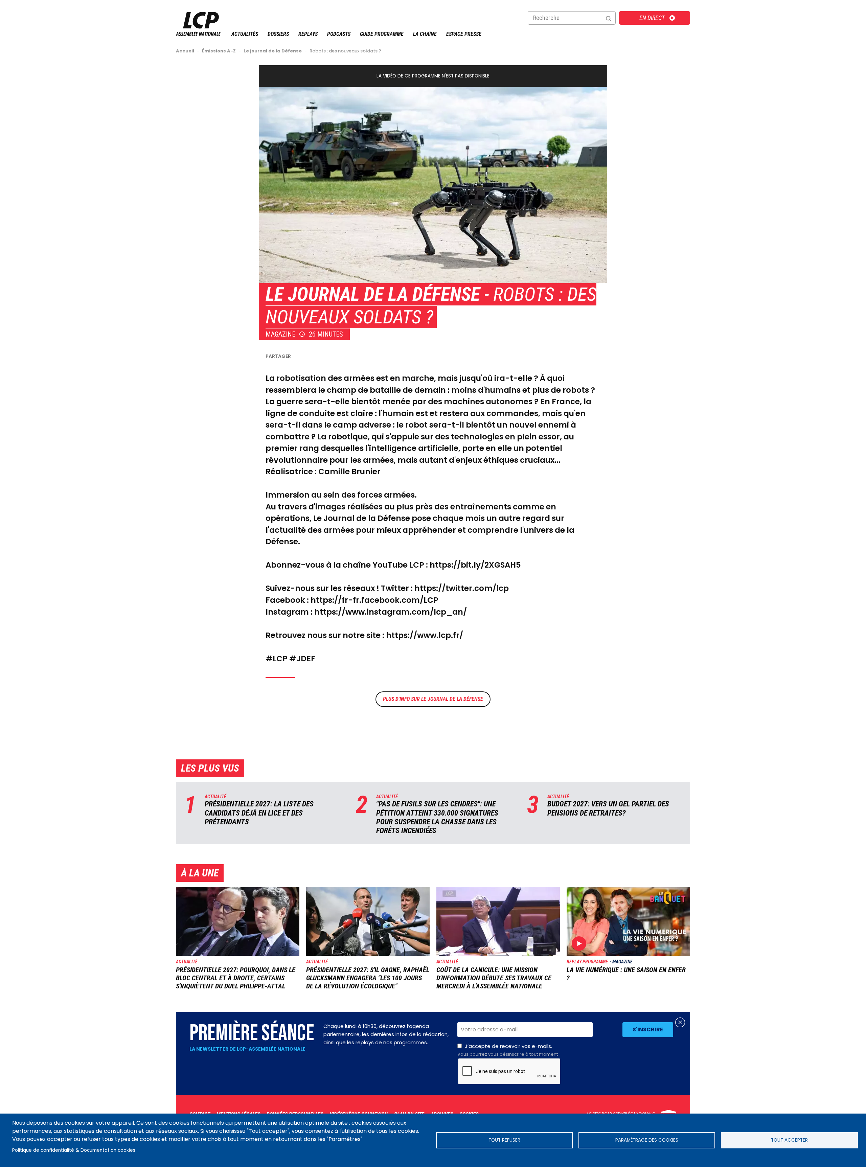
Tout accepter (789, 1140)
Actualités (244, 34)
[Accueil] (198, 34)
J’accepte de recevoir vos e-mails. (507, 1050)
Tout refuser (504, 1140)
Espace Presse (463, 34)
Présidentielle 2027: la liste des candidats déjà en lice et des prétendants (259, 813)
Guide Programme (382, 34)
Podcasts (338, 34)
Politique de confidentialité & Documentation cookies (73, 1150)
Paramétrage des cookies (646, 1140)
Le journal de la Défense (373, 294)
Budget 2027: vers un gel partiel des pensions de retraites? (608, 808)
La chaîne (425, 34)
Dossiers (278, 34)
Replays (308, 34)
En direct (652, 17)
